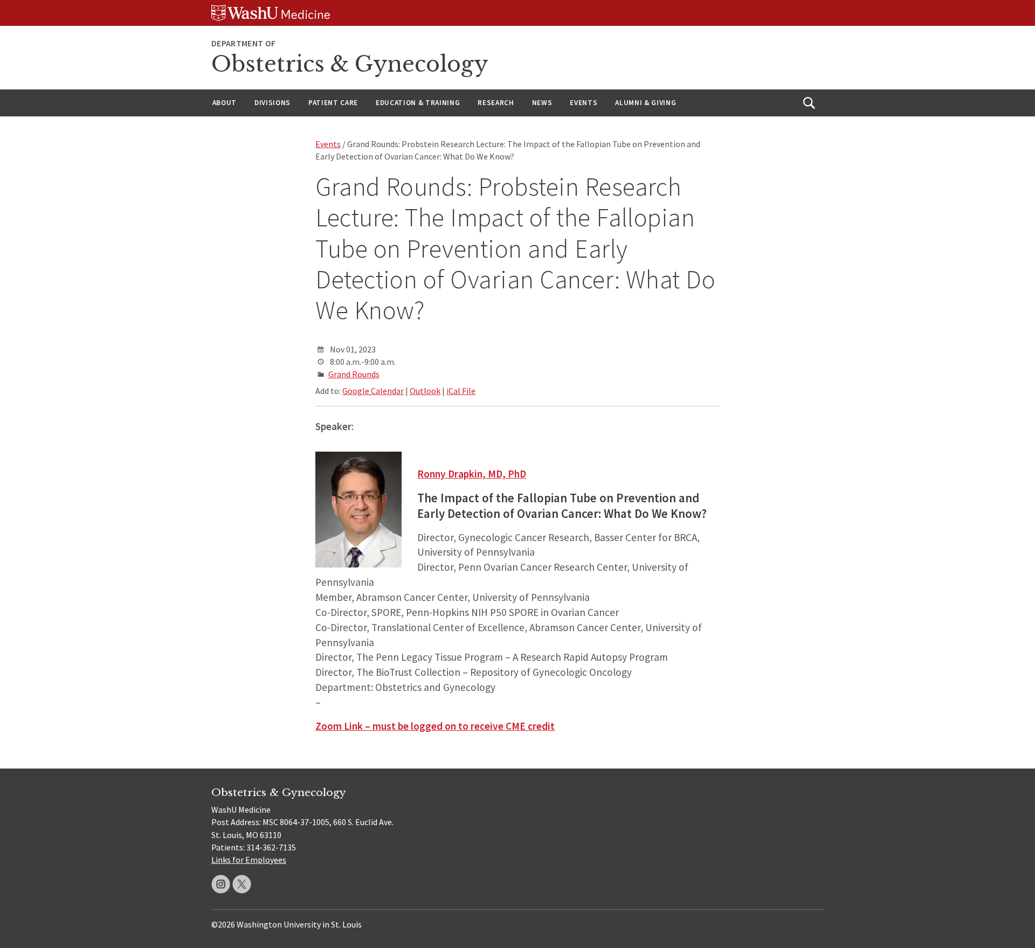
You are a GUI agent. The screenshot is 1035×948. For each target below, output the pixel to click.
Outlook (425, 390)
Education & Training (418, 102)
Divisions (272, 102)
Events (583, 102)
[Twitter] (241, 884)
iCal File (460, 390)
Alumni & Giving (645, 102)
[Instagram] (220, 884)
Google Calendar (373, 390)
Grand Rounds (354, 374)
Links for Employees (248, 859)
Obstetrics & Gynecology (349, 64)
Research (496, 102)
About (224, 102)
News (542, 102)
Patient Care (333, 102)
